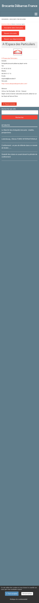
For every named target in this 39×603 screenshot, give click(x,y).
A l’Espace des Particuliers (9, 58)
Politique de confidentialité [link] (18, 599)
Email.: (4, 76)
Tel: (3, 66)
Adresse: (4, 88)
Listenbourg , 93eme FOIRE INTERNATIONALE (19, 139)
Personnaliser (27, 594)
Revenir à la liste (9, 104)
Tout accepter (12, 594)
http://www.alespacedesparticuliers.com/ (14, 83)
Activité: (4, 61)
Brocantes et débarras (6, 24)
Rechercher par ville (9, 109)
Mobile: (4, 71)
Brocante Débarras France (19, 6)
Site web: (4, 81)
